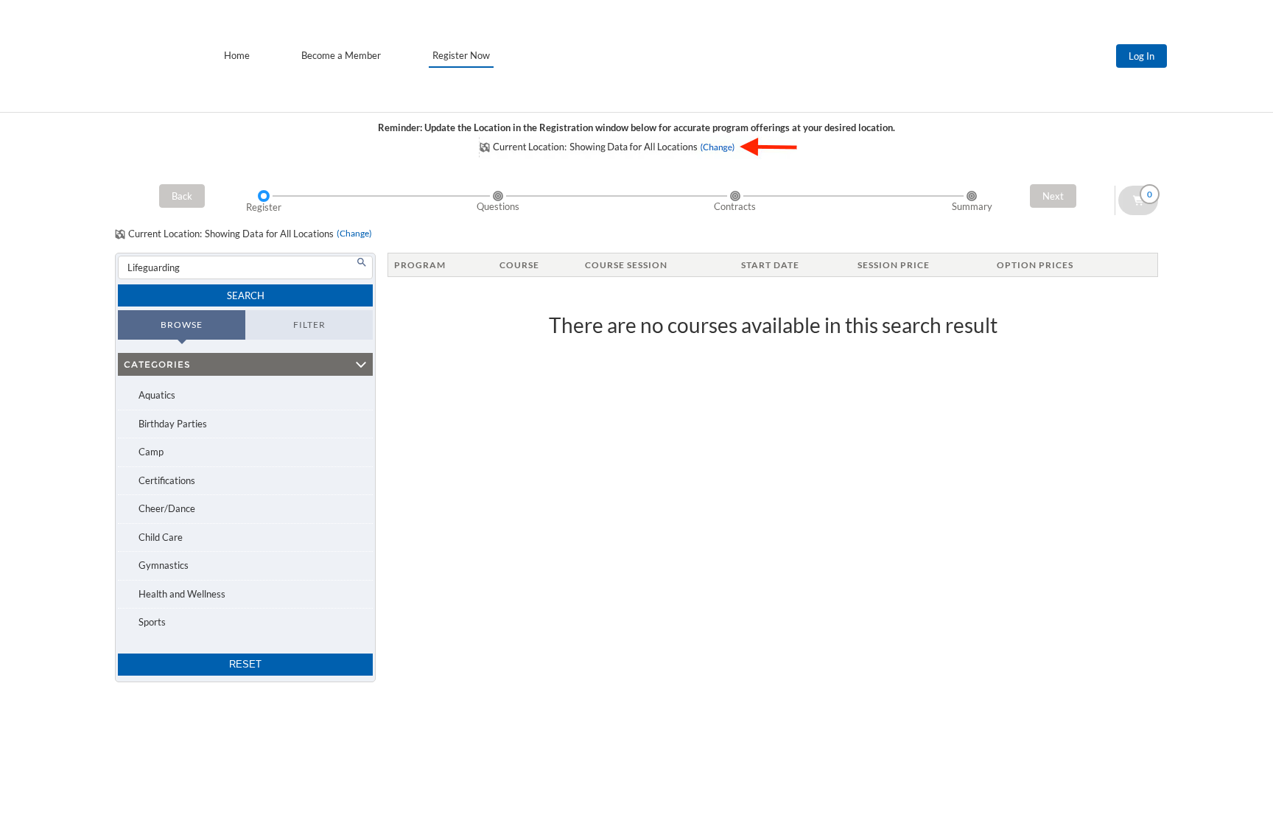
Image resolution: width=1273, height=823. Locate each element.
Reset (245, 664)
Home (237, 55)
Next (1053, 196)
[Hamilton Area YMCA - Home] (148, 56)
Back (182, 196)
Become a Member (341, 55)
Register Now (461, 55)
